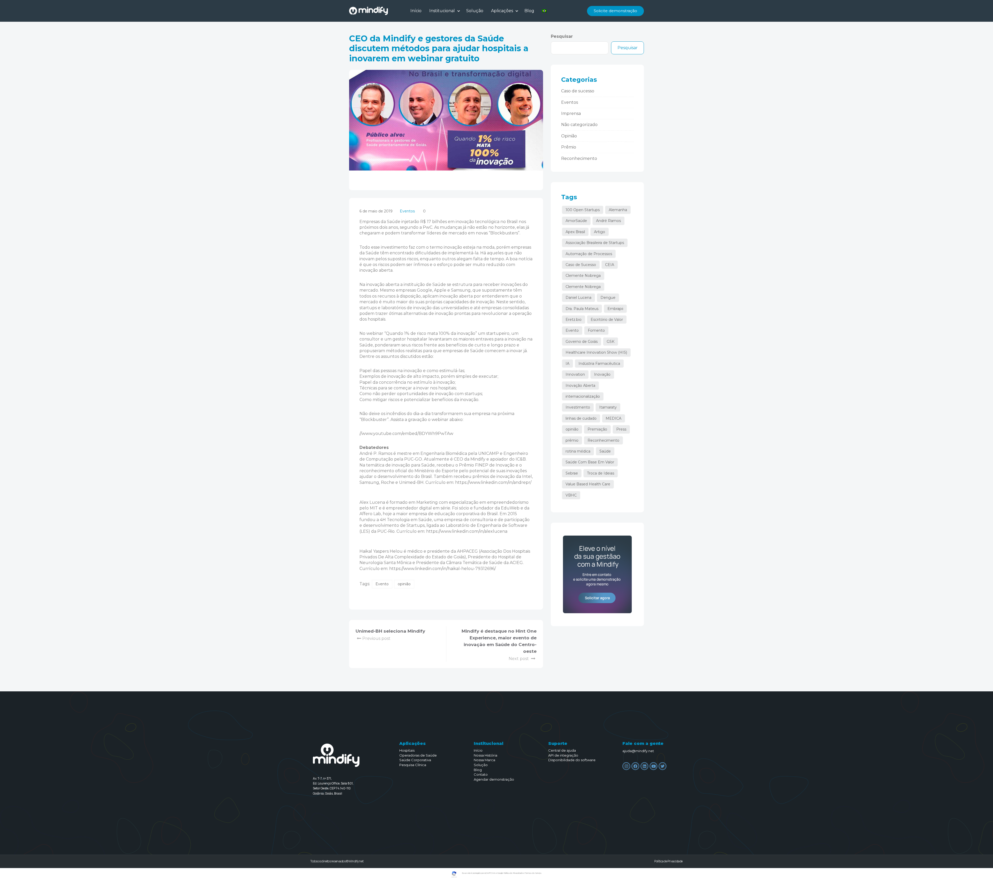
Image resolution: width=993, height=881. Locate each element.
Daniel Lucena (578, 297)
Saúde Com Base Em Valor (590, 462)
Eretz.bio (574, 319)
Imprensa (571, 113)
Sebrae (572, 473)
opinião (404, 584)
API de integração (563, 755)
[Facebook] (635, 766)
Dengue (607, 297)
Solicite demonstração (615, 10)
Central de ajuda (562, 750)
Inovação (602, 374)
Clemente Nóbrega (583, 286)
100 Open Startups (583, 210)
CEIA (609, 264)
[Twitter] (662, 766)
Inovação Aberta (580, 385)
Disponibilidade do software (572, 760)
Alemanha (618, 210)
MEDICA (613, 418)
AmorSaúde (576, 220)
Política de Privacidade (668, 861)
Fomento (596, 330)
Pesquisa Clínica (412, 765)
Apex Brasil (575, 231)
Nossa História (485, 755)
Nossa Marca (484, 760)
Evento (382, 584)
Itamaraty (608, 407)
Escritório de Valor (607, 319)
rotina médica (578, 451)
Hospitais (407, 750)
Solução (474, 10)
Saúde (605, 451)
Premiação (597, 429)
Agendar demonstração (494, 779)
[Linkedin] (644, 766)
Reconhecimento (579, 158)
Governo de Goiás (582, 341)
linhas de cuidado (581, 418)
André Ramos (608, 220)
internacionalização (583, 396)
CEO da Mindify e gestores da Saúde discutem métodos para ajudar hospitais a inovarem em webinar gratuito (438, 48)
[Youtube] (653, 766)
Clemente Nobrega (583, 275)
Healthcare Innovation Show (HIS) (596, 352)
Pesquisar (562, 36)
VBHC (571, 495)
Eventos (407, 211)
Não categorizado (579, 124)
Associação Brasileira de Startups (595, 242)
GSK (610, 341)
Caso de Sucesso (581, 264)
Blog (529, 10)
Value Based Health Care (588, 484)
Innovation (575, 374)
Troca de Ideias (600, 473)
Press (621, 429)
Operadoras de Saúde (418, 755)
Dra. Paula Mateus (582, 308)
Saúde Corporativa (415, 760)
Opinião (569, 136)
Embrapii (615, 308)
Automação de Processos (589, 253)
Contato (481, 774)
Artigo (599, 231)
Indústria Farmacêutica (599, 363)
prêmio (572, 440)
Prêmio (568, 147)
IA (567, 363)
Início (416, 10)
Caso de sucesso (577, 90)
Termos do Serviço (533, 873)
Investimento (578, 407)
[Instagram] (626, 766)
